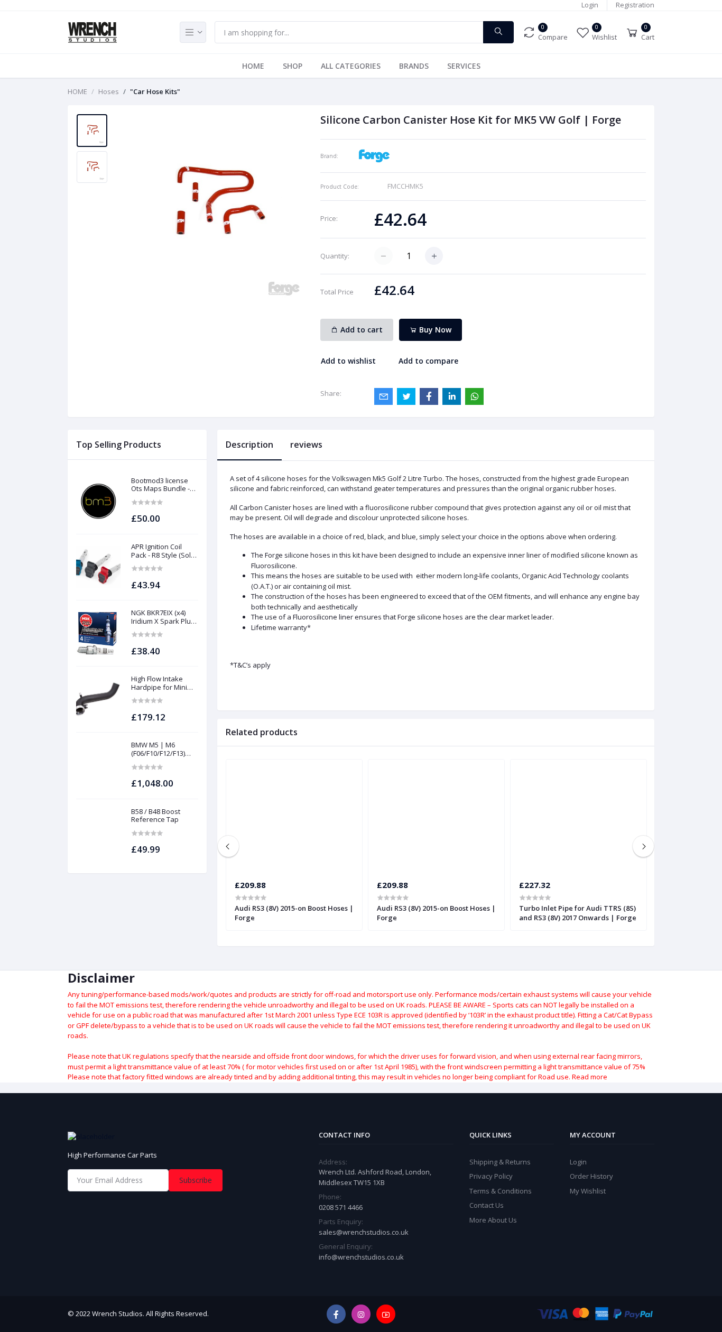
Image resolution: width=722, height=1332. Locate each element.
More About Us (493, 1220)
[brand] (374, 155)
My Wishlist (588, 1191)
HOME (253, 66)
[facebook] (336, 1314)
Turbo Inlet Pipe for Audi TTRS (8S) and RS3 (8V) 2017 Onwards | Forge (577, 912)
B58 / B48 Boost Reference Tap (155, 816)
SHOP (292, 66)
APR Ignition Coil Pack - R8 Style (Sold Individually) (163, 551)
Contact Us (486, 1205)
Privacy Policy (491, 1176)
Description (249, 444)
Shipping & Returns (500, 1162)
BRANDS (414, 66)
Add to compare (428, 361)
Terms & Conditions (500, 1191)
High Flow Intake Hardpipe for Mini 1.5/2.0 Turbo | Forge (164, 683)
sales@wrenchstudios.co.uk (364, 1232)
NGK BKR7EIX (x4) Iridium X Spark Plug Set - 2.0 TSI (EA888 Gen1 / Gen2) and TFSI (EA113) (163, 617)
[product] (98, 501)
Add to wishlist (348, 361)
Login (589, 5)
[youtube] (385, 1314)
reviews (306, 444)
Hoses (108, 91)
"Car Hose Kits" (155, 91)
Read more (589, 1076)
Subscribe (195, 1180)
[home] (160, 1136)
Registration (635, 5)
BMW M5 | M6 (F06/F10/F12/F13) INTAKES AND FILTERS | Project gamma (158, 749)
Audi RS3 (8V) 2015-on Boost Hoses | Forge (294, 912)
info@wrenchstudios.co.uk (361, 1257)
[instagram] (361, 1314)
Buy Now (434, 330)
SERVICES (463, 66)
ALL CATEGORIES (351, 66)
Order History (591, 1176)
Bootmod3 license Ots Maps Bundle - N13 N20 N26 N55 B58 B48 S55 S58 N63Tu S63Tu (164, 485)
